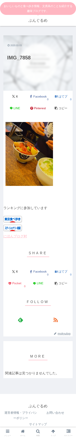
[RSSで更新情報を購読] (55, 320)
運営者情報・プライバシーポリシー (20, 415)
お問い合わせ (55, 412)
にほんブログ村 (15, 236)
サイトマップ (38, 424)
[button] (61, 108)
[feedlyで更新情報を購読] (20, 320)
